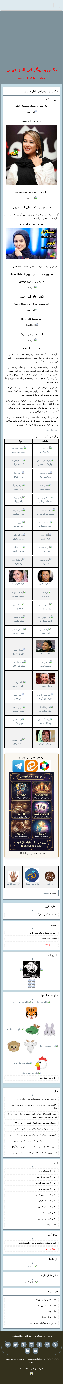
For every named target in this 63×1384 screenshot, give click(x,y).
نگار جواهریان (18, 464)
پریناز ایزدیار (45, 551)
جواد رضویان (18, 489)
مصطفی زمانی (45, 501)
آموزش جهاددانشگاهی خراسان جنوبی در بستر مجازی (33, 1135)
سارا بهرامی (18, 514)
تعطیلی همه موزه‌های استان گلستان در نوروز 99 (35, 1123)
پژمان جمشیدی (45, 686)
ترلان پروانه (18, 501)
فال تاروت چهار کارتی (46, 1183)
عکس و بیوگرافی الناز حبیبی (32, 69)
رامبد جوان (18, 477)
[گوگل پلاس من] (8, 1345)
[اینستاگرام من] (31, 1345)
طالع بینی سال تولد (48, 1078)
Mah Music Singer (49, 939)
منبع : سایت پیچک (51, 430)
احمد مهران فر (45, 621)
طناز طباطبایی (45, 711)
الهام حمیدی (18, 744)
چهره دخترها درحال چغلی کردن (42, 933)
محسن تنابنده (45, 666)
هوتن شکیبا (18, 723)
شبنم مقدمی (18, 621)
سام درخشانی (18, 686)
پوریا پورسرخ (45, 477)
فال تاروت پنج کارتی (47, 1189)
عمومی (46, 893)
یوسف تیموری (18, 596)
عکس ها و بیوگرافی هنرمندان (43, 1323)
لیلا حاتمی (45, 633)
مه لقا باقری (18, 539)
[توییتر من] (16, 1345)
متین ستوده (18, 526)
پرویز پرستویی (18, 452)
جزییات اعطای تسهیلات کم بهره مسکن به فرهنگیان (34, 1147)
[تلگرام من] (47, 1345)
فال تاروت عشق (48, 1213)
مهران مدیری (18, 653)
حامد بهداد (45, 653)
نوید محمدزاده (45, 526)
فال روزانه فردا (49, 1317)
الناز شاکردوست (18, 584)
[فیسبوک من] (39, 1345)
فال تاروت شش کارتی (46, 1195)
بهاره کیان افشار (45, 464)
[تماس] (24, 1345)
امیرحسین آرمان (45, 698)
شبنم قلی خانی (18, 666)
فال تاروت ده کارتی (47, 1207)
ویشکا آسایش (45, 723)
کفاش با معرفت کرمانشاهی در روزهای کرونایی (35, 1129)
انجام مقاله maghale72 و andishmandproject (37, 1243)
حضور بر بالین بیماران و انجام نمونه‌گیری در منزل (34, 1141)
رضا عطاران (45, 452)
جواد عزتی (45, 596)
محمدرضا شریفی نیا (45, 514)
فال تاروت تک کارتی (47, 1171)
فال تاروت (51, 1224)
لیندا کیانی (18, 608)
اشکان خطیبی (18, 633)
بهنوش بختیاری (45, 744)
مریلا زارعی (18, 563)
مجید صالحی (18, 551)
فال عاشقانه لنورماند (47, 1305)
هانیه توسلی (45, 563)
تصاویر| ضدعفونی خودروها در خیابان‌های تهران (36, 1099)
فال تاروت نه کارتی (47, 1201)
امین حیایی (18, 698)
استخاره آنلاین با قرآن (46, 914)
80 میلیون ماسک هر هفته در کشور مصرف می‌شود (34, 1153)
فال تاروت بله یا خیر (47, 1219)
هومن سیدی (18, 711)
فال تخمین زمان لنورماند (45, 1299)
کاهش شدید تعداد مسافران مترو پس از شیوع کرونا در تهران (33, 1106)
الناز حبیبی (45, 539)
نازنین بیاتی (45, 489)
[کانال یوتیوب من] (35, 1351)
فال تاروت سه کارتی (46, 1177)
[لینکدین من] (27, 1351)
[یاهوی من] (55, 1345)
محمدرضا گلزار (45, 584)
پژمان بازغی (45, 608)
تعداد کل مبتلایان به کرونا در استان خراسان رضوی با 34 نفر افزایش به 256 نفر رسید (32, 1115)
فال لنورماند (50, 1311)
